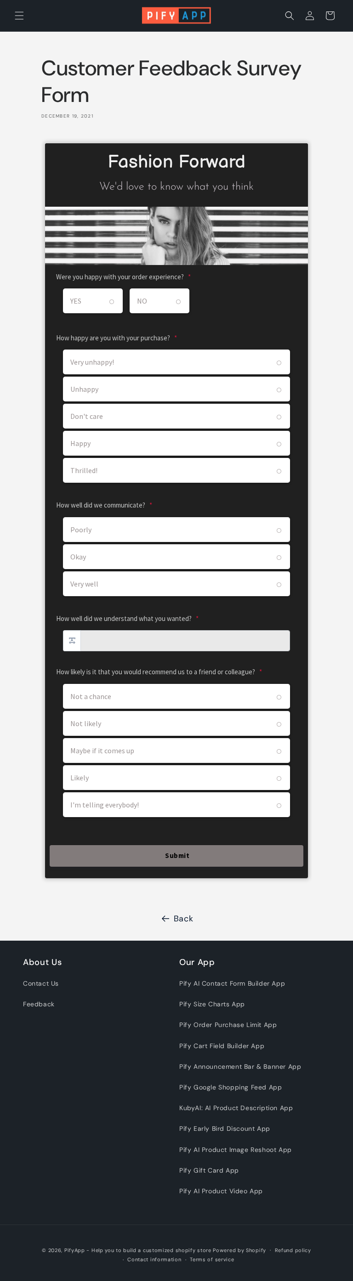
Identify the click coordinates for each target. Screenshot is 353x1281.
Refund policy (293, 1250)
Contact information (154, 1259)
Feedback (39, 1004)
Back (183, 918)
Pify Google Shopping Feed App (230, 1087)
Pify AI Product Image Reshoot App (235, 1150)
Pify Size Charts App (212, 1004)
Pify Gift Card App (209, 1170)
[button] (19, 16)
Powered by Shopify (239, 1250)
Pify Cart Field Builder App (221, 1046)
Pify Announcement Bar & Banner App (240, 1066)
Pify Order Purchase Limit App (228, 1025)
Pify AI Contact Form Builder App (232, 983)
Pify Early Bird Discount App (224, 1128)
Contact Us (41, 983)
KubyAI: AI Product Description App (236, 1108)
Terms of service (212, 1259)
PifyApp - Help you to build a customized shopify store (137, 1250)
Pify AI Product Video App (221, 1191)
